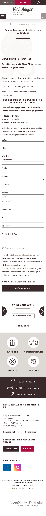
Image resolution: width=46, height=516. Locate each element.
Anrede (5, 192)
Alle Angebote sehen (22, 316)
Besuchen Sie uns (26, 394)
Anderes (5, 184)
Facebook (7, 467)
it (42, 14)
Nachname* (7, 209)
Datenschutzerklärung (12, 268)
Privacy (24, 485)
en (43, 17)
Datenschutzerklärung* (15, 248)
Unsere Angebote (23, 305)
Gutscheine (12, 352)
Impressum (16, 485)
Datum (5, 140)
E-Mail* (5, 217)
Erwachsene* (7, 159)
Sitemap (31, 485)
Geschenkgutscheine (38, 2)
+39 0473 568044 (26, 381)
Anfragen (7, 3)
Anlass (5, 176)
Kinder (5, 168)
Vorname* (6, 201)
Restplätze (33, 370)
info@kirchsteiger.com (27, 388)
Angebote (12, 370)
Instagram (17, 467)
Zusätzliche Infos (9, 234)
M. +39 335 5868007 (30, 420)
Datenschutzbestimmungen (26, 255)
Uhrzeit (5, 148)
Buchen (23, 3)
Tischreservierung (33, 352)
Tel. (12, 420)
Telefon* (5, 225)
